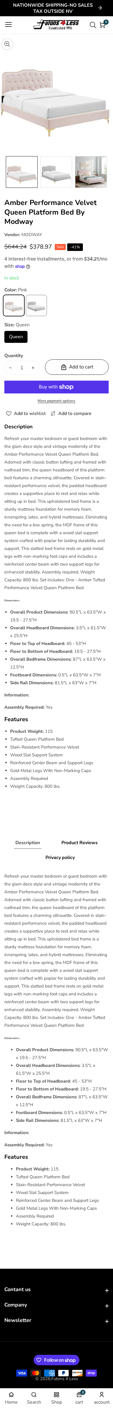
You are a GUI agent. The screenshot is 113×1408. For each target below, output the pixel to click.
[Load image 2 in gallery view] (56, 172)
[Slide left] (8, 172)
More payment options (56, 400)
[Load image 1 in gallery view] (22, 172)
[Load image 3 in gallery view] (91, 172)
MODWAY (31, 235)
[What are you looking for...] (94, 25)
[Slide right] (104, 172)
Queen (18, 338)
